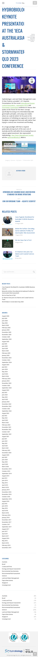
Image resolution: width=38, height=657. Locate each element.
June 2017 (5, 531)
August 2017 (5, 529)
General (13, 160)
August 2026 (5, 316)
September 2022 (7, 411)
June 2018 (5, 506)
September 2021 (7, 434)
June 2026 (5, 321)
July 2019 (4, 478)
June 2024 (5, 369)
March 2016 (5, 543)
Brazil (3, 564)
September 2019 (7, 473)
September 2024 (7, 362)
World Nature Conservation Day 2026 (13, 302)
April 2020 (5, 464)
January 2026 (5, 330)
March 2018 (5, 513)
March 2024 (5, 376)
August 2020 (5, 455)
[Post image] (7, 220)
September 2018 (7, 499)
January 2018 (5, 517)
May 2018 (4, 508)
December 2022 (6, 404)
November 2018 (6, 494)
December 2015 (6, 547)
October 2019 (6, 471)
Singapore (5, 583)
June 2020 (5, 459)
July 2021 (4, 439)
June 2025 (5, 346)
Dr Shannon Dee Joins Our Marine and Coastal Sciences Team (24, 254)
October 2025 (6, 337)
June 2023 (5, 395)
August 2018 (5, 501)
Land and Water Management (10, 578)
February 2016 (6, 545)
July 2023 (4, 392)
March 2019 (5, 487)
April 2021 (5, 446)
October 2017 (6, 524)
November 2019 (6, 469)
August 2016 (5, 538)
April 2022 (5, 420)
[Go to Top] (35, 654)
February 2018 (6, 515)
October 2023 (6, 385)
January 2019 (5, 490)
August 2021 (5, 436)
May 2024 (4, 371)
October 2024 (6, 360)
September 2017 (7, 527)
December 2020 (6, 453)
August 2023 (5, 390)
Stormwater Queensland (10, 107)
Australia (4, 562)
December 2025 (6, 332)
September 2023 (7, 388)
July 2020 (4, 457)
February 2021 (6, 450)
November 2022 (6, 406)
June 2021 (5, 441)
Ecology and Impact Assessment (11, 569)
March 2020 (5, 466)
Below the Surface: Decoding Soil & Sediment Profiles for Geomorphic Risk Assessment (25, 231)
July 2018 (4, 503)
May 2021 (4, 443)
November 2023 (6, 383)
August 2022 (5, 413)
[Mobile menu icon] (35, 3)
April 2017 (5, 534)
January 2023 (5, 402)
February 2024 (6, 378)
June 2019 (5, 480)
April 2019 (5, 485)
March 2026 (5, 325)
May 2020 (4, 462)
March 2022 (5, 422)
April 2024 (5, 374)
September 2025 (7, 339)
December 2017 (6, 520)
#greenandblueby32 (13, 137)
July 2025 (4, 344)
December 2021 (6, 427)
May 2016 (4, 541)
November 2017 (6, 522)
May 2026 (4, 323)
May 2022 (4, 418)
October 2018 (6, 497)
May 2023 (4, 397)
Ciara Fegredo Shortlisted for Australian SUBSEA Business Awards (24, 219)
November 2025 (6, 334)
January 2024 (5, 381)
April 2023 (5, 399)
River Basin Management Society (22, 135)
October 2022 (6, 409)
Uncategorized (6, 585)
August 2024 (5, 365)
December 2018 (6, 492)
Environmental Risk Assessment (11, 573)
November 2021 (6, 429)
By (19, 160)
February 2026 (6, 327)
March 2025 (5, 351)
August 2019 (5, 476)
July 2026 (4, 318)
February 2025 (6, 353)
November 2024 (6, 358)
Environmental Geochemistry (10, 571)
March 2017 (5, 536)
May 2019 (4, 483)
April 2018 (5, 510)
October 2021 (6, 432)
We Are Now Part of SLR (23, 240)
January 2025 (5, 355)
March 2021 (5, 448)
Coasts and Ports (7, 566)
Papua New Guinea (7, 580)
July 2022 (4, 415)
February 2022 (6, 425)
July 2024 (4, 367)
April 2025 (5, 348)
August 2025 (5, 341)
